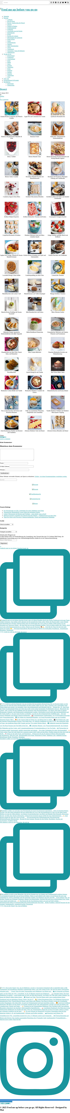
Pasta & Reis (11, 39)
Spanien (9, 74)
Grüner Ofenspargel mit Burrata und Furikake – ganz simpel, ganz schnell (25, 514)
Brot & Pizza (11, 21)
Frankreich (10, 57)
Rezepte (6, 18)
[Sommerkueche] (35, 499)
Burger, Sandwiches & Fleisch (16, 23)
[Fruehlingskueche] (35, 494)
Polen (9, 69)
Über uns (6, 78)
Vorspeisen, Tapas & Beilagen (16, 51)
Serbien (9, 72)
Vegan (9, 47)
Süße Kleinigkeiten (12, 46)
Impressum (10, 83)
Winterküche (11, 52)
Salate (9, 41)
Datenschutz (10, 85)
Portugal (9, 70)
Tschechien (10, 75)
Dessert (9, 24)
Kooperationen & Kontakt (11, 80)
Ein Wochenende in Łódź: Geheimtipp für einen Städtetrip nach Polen (24, 510)
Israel (8, 60)
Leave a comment (5, 439)
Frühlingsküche (11, 28)
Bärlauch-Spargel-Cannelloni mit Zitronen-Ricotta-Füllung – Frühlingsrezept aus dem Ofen (30, 515)
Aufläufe (9, 19)
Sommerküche (11, 42)
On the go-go (7, 54)
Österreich (10, 67)
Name (1, 463)
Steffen (2, 96)
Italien (9, 62)
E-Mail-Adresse (4, 466)
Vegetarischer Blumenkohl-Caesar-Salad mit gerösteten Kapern (22, 512)
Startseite (6, 16)
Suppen (9, 44)
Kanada (9, 65)
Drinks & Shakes (12, 26)
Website (2, 470)
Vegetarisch (10, 49)
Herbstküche (11, 33)
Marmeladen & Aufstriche (14, 37)
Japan (9, 64)
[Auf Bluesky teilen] (4, 437)
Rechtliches (7, 82)
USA (8, 77)
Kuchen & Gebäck (12, 36)
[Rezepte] (35, 489)
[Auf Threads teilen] (5, 437)
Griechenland (11, 59)
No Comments (4, 99)
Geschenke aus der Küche (14, 31)
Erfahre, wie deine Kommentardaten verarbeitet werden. (51, 476)
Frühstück (10, 29)
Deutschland (10, 56)
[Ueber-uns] (35, 484)
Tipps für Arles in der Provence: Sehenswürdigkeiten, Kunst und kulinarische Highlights (29, 517)
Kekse (9, 34)
